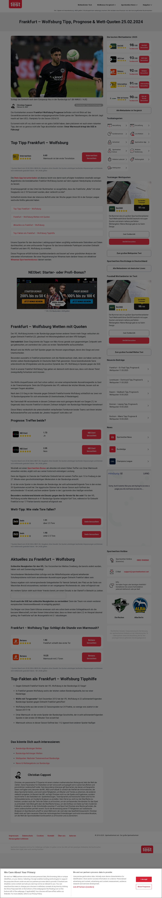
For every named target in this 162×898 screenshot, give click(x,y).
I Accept (143, 879)
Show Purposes (144, 886)
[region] (81, 883)
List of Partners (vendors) (83, 887)
